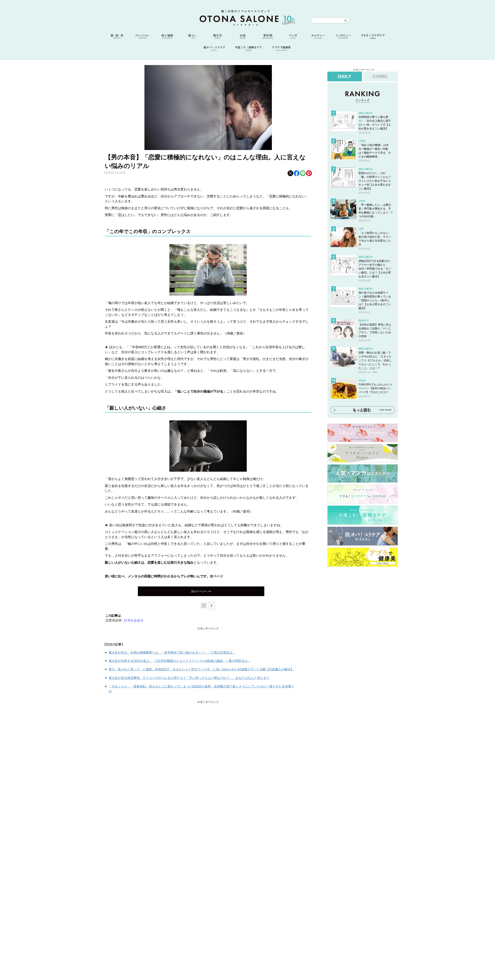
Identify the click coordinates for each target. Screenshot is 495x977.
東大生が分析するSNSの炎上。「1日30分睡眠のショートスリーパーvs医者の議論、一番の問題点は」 (179, 660)
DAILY (344, 76)
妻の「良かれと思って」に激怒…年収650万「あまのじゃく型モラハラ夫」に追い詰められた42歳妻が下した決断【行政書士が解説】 (201, 669)
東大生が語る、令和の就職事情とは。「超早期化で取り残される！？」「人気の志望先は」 (172, 652)
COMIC (380, 76)
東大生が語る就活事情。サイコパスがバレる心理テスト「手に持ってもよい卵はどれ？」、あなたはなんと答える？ (189, 678)
